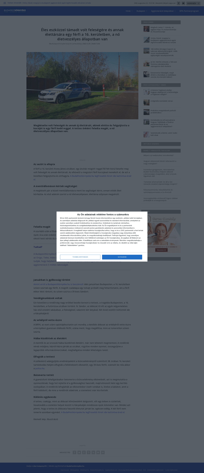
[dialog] (102, 237)
